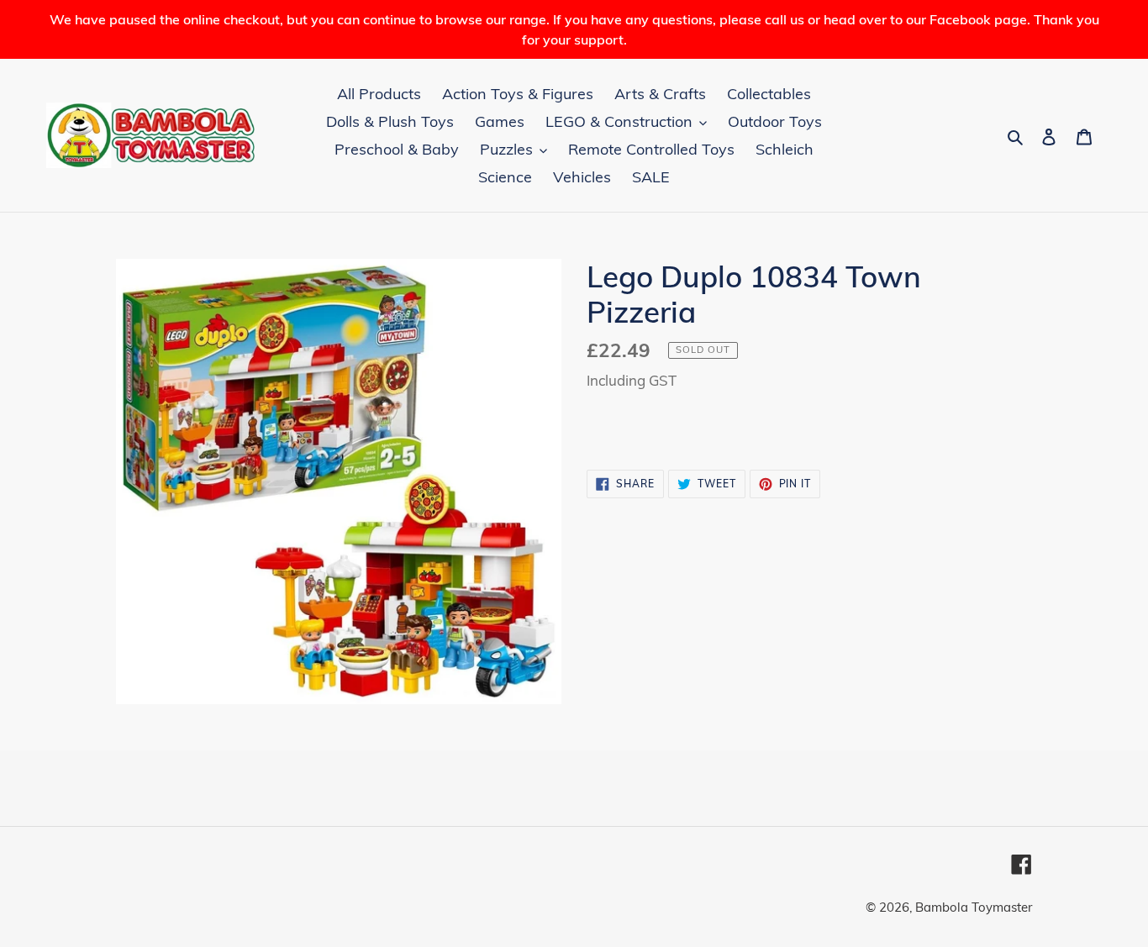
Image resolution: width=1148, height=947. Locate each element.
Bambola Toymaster (973, 907)
